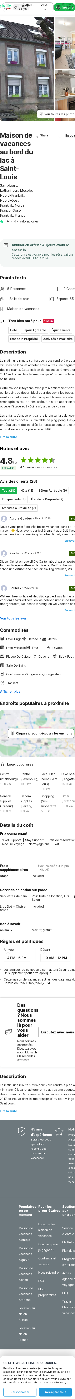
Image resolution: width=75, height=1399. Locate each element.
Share (44, 135)
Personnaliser (20, 1392)
